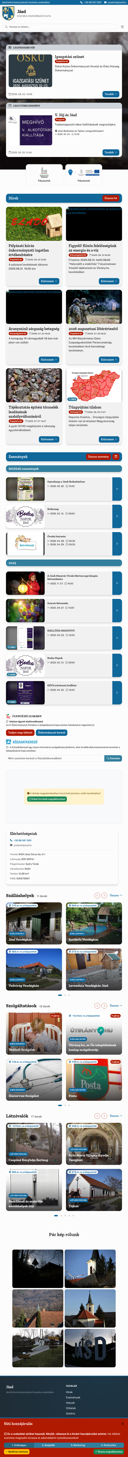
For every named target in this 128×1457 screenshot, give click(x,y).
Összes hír (110, 198)
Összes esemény (98, 456)
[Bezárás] (122, 1423)
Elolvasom (47, 281)
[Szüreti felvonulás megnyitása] (117, 610)
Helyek (70, 1402)
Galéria (70, 1413)
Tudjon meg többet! (20, 732)
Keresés (114, 758)
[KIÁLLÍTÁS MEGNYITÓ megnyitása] (117, 638)
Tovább (109, 94)
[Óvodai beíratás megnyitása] (117, 543)
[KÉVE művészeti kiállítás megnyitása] (117, 692)
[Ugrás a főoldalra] (8, 13)
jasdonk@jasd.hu (117, 2)
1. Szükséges (19, 1445)
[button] (60, 995)
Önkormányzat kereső (51, 732)
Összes (114, 895)
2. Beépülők (48, 1445)
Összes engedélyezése (109, 1451)
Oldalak (71, 1408)
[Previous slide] (97, 895)
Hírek (69, 1392)
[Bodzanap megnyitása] (117, 516)
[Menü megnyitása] (122, 27)
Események (73, 1397)
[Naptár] (115, 457)
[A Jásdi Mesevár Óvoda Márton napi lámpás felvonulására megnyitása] (117, 583)
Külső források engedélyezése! (48, 799)
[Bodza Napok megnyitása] (117, 665)
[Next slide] (104, 895)
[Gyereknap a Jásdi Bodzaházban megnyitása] (117, 489)
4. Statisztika (108, 1445)
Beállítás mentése (18, 1451)
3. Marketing (78, 1445)
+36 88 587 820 (93, 2)
